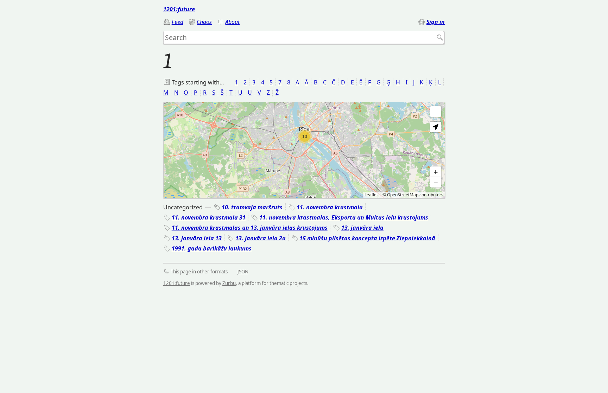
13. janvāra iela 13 (197, 238)
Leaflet (371, 195)
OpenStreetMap (402, 195)
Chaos (204, 22)
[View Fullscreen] (435, 111)
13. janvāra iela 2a (260, 238)
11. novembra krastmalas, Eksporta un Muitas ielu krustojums (343, 217)
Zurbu (229, 283)
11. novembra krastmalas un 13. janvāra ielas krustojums (250, 228)
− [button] (435, 182)
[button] (435, 127)
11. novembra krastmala (330, 207)
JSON (243, 271)
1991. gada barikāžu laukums (212, 248)
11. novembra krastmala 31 (209, 217)
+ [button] (435, 171)
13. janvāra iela (362, 228)
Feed (177, 22)
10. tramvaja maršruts (252, 207)
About (232, 22)
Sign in (435, 22)
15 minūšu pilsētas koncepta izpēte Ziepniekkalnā (367, 238)
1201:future (179, 9)
